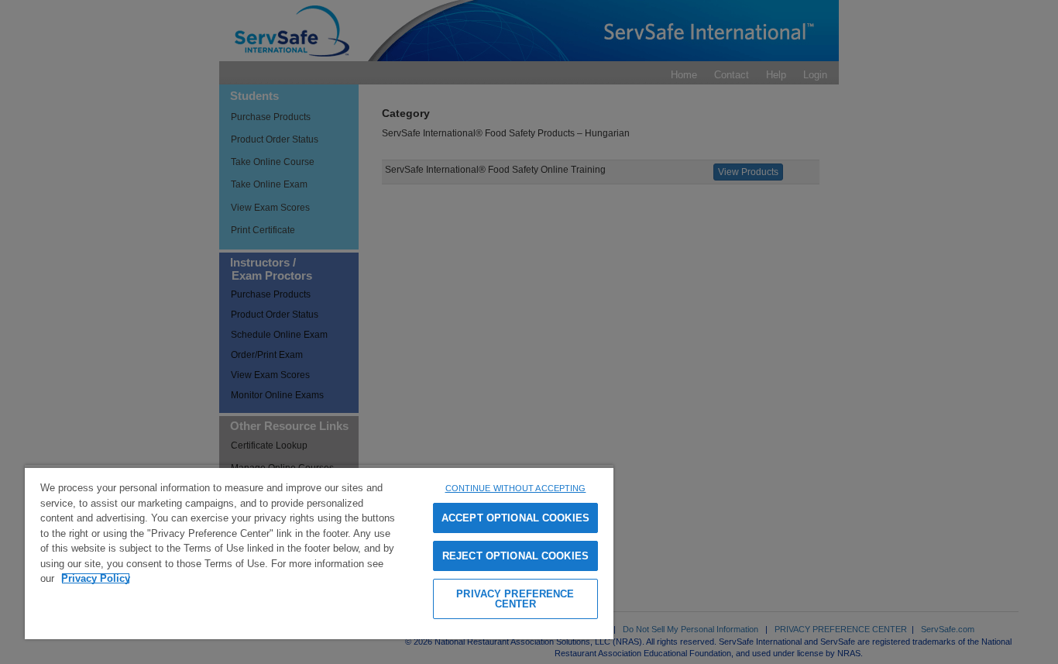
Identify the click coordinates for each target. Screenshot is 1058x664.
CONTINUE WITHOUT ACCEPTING (515, 488)
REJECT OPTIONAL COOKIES (515, 556)
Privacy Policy (95, 578)
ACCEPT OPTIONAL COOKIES (515, 518)
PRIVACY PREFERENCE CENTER (515, 599)
